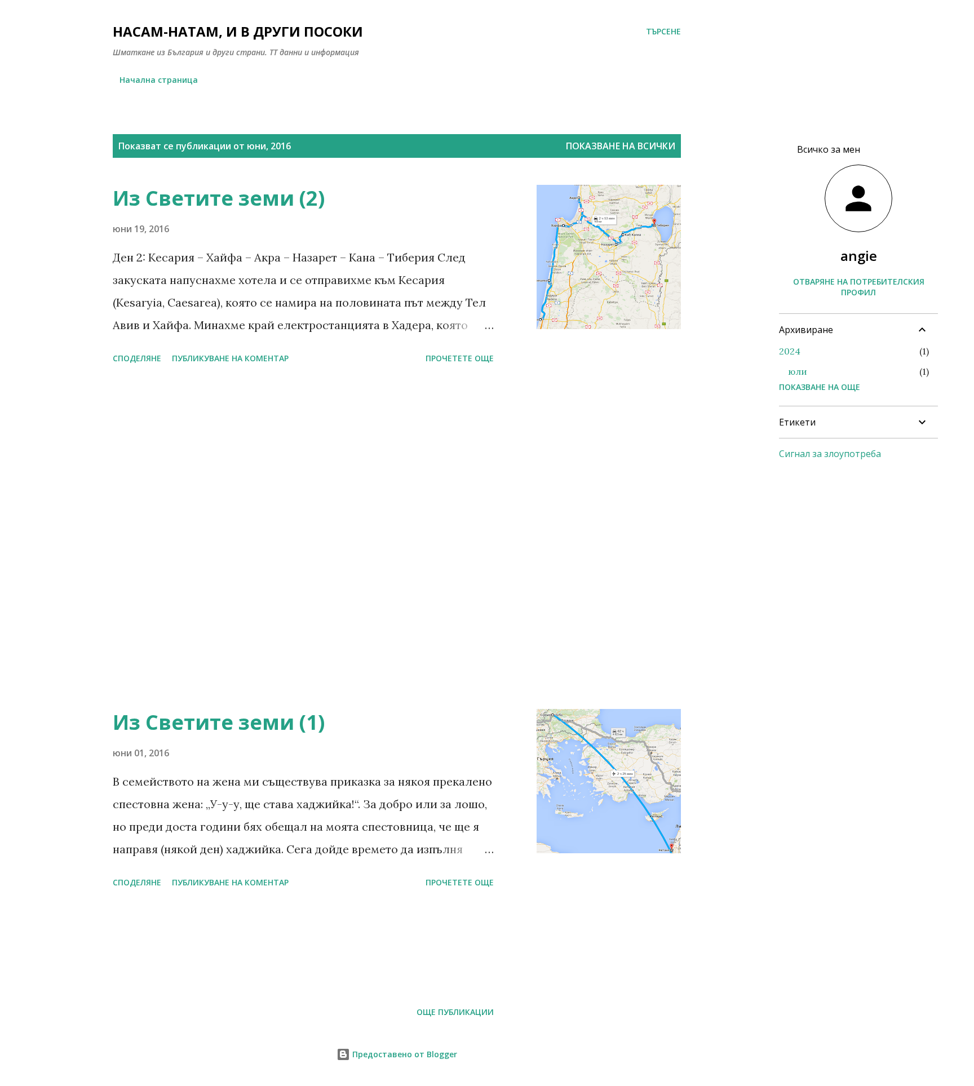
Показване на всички (620, 146)
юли (797, 371)
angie (858, 255)
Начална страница (158, 79)
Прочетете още (460, 358)
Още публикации (455, 1012)
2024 (789, 351)
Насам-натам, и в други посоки (238, 31)
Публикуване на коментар (230, 358)
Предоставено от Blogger (403, 1054)
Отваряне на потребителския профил (858, 287)
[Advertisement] (303, 582)
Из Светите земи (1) (219, 722)
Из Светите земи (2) (219, 198)
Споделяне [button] (137, 358)
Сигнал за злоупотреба (830, 453)
